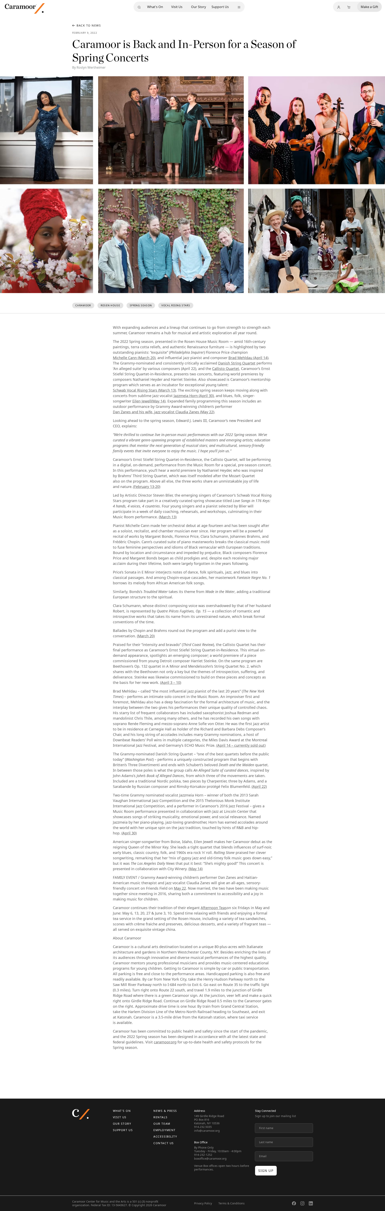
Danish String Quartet (236, 363)
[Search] (139, 7)
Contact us (163, 1143)
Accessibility (165, 1136)
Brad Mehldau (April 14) (248, 357)
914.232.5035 (203, 1127)
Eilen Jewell (141, 401)
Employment (164, 1130)
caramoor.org (165, 1042)
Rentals (160, 1117)
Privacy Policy (203, 1203)
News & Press (165, 1111)
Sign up (266, 1170)
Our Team (161, 1123)
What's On (155, 7)
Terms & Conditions (231, 1203)
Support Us (220, 7)
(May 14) (158, 401)
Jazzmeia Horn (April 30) (194, 395)
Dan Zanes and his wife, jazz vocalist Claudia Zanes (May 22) (163, 411)
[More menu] (239, 7)
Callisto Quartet (225, 368)
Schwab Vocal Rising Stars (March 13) (144, 390)
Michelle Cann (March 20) (134, 357)
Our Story (198, 7)
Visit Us (176, 7)
